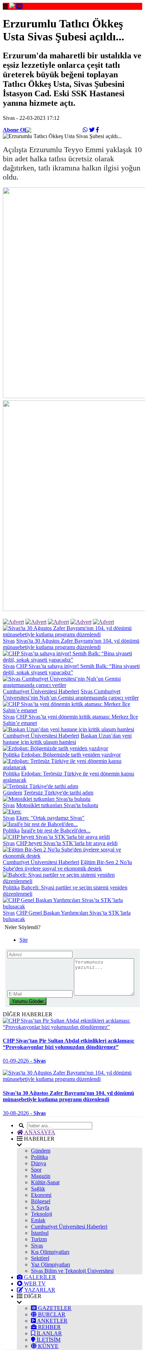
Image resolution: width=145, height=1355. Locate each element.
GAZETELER (54, 1308)
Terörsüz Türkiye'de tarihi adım (58, 793)
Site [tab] (23, 940)
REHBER (49, 1327)
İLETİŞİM (48, 1340)
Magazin (40, 1176)
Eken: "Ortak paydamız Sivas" (50, 818)
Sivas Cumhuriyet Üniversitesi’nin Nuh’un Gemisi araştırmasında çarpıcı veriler (71, 694)
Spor (36, 1170)
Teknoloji (41, 1214)
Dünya (38, 1163)
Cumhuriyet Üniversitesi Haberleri (41, 691)
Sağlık (38, 1189)
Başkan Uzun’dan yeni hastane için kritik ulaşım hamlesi (67, 739)
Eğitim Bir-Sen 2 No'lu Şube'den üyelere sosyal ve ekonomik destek (67, 865)
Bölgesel (40, 1201)
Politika (11, 755)
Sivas (9, 641)
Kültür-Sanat (45, 1182)
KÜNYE (47, 1346)
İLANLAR (48, 1333)
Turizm (39, 1239)
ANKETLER (52, 1321)
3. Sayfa (40, 1208)
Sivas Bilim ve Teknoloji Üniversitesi (72, 1271)
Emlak (38, 1220)
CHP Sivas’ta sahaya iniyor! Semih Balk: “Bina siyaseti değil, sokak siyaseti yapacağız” (71, 669)
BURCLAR (51, 1314)
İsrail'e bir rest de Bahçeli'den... (55, 831)
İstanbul (40, 1233)
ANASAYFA (39, 1132)
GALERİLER (39, 1277)
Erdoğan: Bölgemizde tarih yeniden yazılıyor (71, 755)
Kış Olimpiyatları (50, 1252)
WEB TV (34, 1283)
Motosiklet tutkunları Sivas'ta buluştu (57, 805)
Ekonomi (41, 1195)
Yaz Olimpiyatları (50, 1265)
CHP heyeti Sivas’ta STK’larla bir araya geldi (67, 843)
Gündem (12, 793)
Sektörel (40, 1258)
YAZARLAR (39, 1290)
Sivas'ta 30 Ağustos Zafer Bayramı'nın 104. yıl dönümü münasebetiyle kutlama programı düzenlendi (71, 644)
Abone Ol (14, 130)
